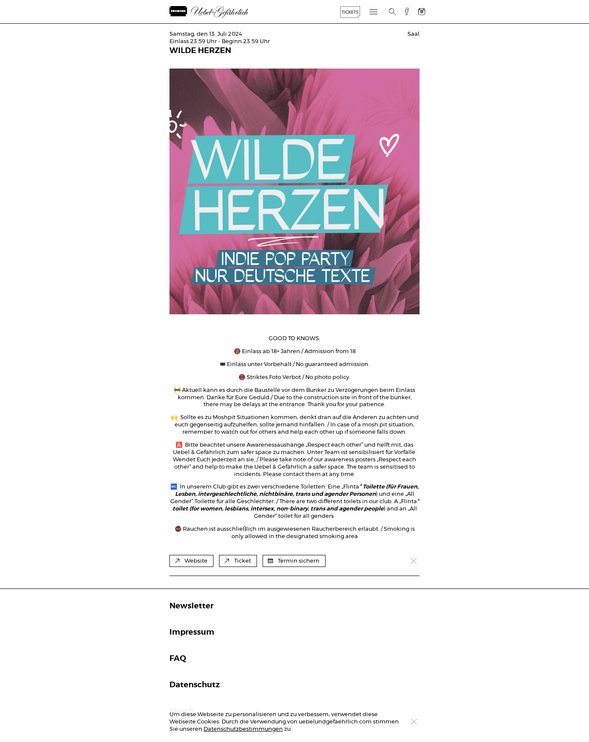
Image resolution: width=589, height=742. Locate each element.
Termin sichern (299, 561)
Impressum (191, 632)
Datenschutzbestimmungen (243, 729)
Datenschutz (194, 685)
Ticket (242, 561)
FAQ (177, 659)
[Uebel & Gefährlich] (219, 12)
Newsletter (191, 606)
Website (196, 561)
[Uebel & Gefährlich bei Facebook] (403, 11)
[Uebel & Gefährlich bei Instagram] (421, 11)
